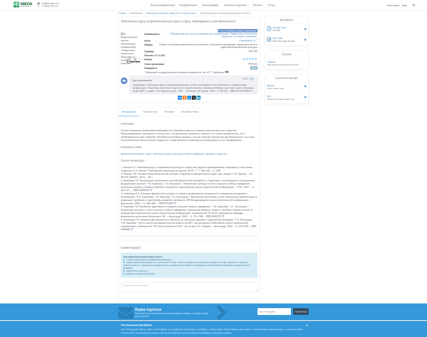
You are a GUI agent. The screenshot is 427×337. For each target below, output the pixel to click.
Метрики (169, 111)
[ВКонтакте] (180, 98)
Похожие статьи (189, 111)
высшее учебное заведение (189, 153)
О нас (271, 5)
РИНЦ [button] (254, 68)
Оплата (257, 5)
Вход (404, 5)
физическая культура (132, 153)
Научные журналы (235, 5)
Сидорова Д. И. (247, 40)
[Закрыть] (306, 325)
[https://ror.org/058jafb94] (227, 72)
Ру (414, 5)
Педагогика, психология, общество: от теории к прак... (171, 13)
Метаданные (129, 111)
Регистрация (393, 5)
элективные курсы (162, 153)
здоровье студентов (216, 153)
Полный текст (150, 111)
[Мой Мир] (189, 98)
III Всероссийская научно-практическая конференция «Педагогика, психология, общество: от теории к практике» (214, 35)
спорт (148, 153)
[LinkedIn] (198, 98)
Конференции (187, 5)
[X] (194, 98)
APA (252, 78)
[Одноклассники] (184, 98)
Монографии (210, 5)
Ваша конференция (163, 5)
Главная (122, 13)
